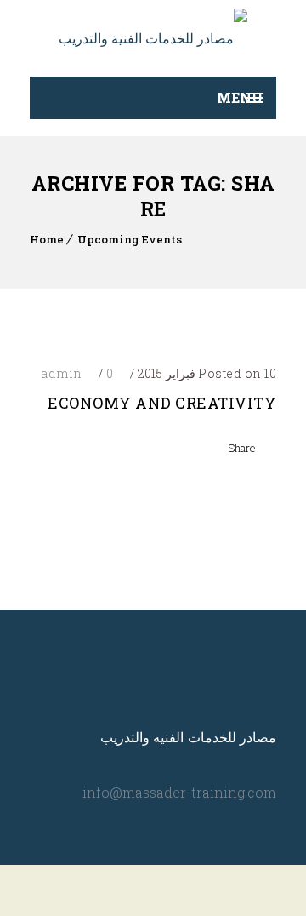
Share (242, 447)
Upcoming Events (129, 239)
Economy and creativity (162, 402)
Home (47, 239)
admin (61, 373)
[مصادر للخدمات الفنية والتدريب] (153, 38)
